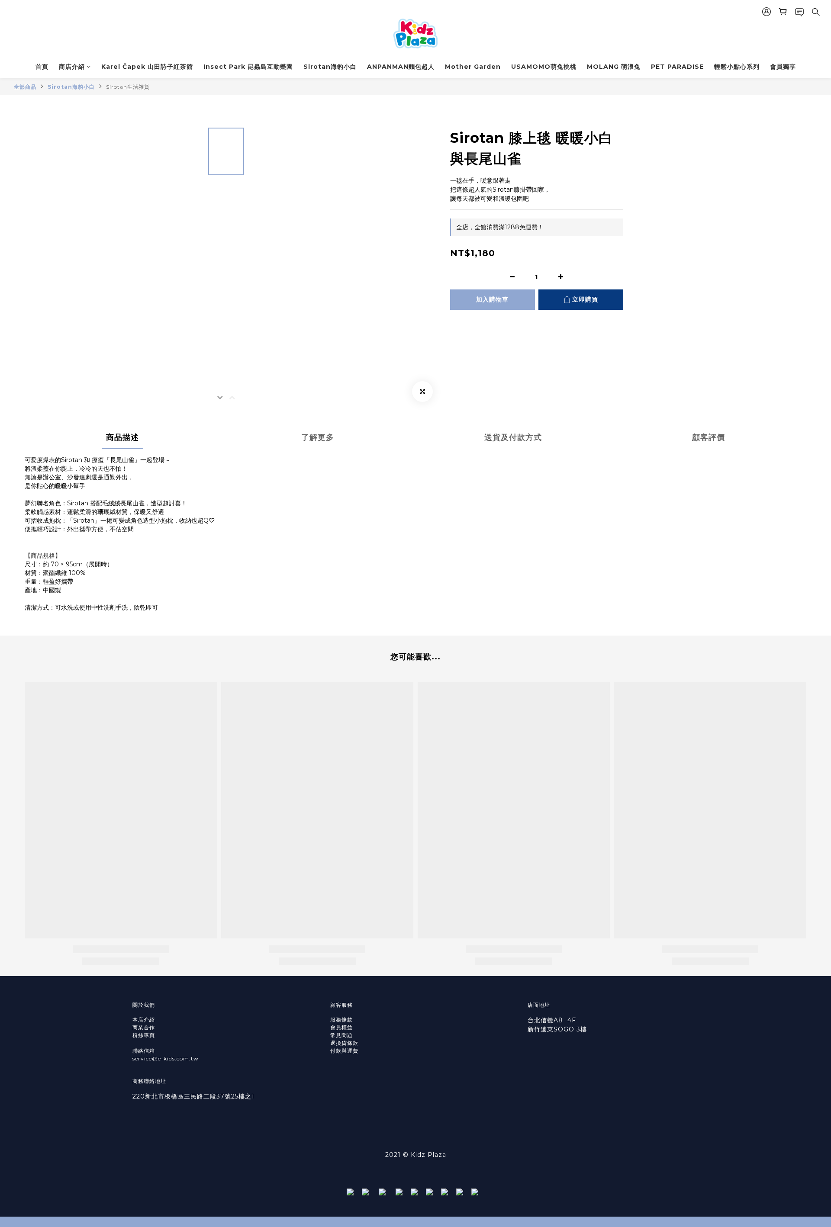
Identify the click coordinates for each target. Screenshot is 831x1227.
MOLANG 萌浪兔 (614, 67)
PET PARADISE (677, 67)
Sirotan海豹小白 (330, 67)
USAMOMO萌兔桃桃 (544, 67)
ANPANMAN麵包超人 (401, 67)
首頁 (41, 67)
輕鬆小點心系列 (737, 67)
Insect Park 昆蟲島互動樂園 (248, 67)
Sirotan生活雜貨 (128, 87)
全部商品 (25, 87)
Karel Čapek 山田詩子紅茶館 (147, 67)
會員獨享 (783, 67)
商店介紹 (72, 67)
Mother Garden (473, 67)
